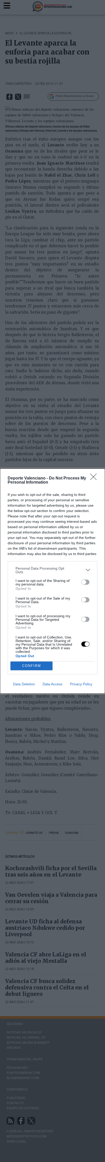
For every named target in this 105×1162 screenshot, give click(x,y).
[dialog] (52, 581)
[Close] (95, 478)
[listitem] (52, 570)
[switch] (85, 582)
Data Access (52, 684)
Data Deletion (24, 684)
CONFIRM (31, 666)
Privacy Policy (81, 684)
